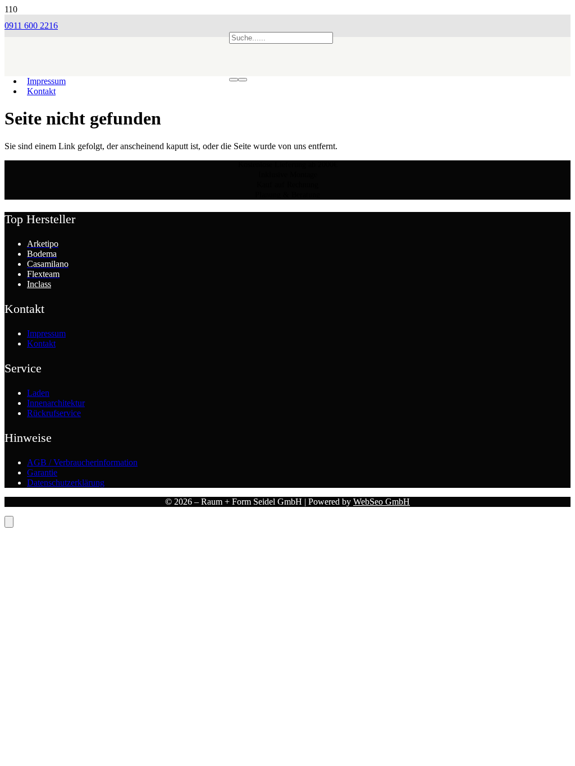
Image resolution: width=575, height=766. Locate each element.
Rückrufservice (54, 413)
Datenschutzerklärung (65, 482)
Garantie (42, 472)
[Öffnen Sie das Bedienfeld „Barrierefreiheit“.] (8, 522)
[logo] (116, 87)
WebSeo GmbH (381, 501)
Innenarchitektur (56, 403)
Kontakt (41, 343)
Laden (38, 393)
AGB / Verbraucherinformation (82, 462)
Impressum (46, 333)
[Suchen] (233, 79)
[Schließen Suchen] (242, 79)
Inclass (39, 284)
